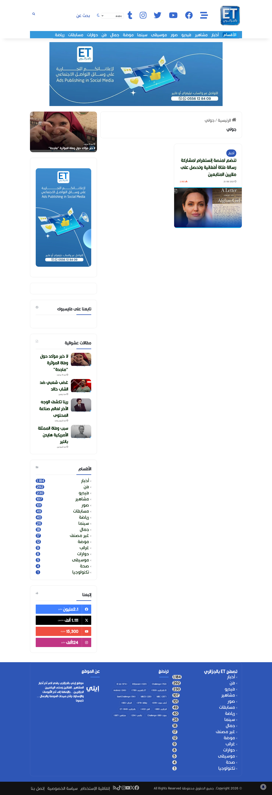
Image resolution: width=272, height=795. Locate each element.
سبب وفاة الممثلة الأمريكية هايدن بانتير (53, 434)
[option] (63, 132)
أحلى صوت (159, 703)
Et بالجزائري (159, 690)
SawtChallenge (126, 696)
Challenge (159, 684)
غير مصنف (79, 535)
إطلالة (142, 703)
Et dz (122, 684)
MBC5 (146, 696)
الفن (145, 709)
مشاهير (201, 34)
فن (104, 34)
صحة (84, 566)
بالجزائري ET (127, 709)
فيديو (186, 34)
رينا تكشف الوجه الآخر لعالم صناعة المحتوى (53, 408)
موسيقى (159, 34)
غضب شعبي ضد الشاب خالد (54, 385)
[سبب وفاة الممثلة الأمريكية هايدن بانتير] (81, 432)
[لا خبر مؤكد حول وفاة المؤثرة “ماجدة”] (81, 360)
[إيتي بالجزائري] (230, 15)
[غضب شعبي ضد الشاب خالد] (81, 386)
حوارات (92, 34)
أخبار (215, 34)
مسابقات (75, 34)
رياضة (59, 34)
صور (174, 34)
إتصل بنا (37, 788)
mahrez (120, 690)
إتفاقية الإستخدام (95, 788)
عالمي (136, 715)
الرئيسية (225, 120)
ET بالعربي (138, 690)
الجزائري (161, 709)
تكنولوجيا (80, 572)
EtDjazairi (139, 684)
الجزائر (126, 703)
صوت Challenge (157, 715)
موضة (128, 34)
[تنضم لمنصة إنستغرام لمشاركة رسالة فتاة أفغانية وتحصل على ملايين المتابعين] (208, 207)
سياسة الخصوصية (62, 788)
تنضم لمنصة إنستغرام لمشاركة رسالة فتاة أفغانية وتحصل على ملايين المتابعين (208, 167)
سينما (142, 34)
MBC (162, 696)
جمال (114, 34)
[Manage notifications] (263, 787)
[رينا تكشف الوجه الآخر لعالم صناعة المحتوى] (81, 405)
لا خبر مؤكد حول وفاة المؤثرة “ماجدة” (72, 148)
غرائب (84, 548)
